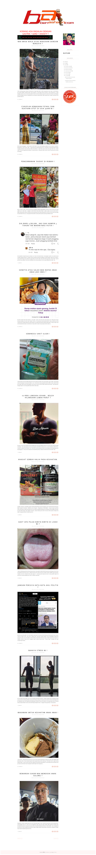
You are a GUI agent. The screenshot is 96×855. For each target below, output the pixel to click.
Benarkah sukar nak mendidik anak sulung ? (38, 775)
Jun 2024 (66, 75)
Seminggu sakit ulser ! (38, 334)
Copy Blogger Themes (53, 852)
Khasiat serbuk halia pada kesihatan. (38, 459)
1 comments (19, 452)
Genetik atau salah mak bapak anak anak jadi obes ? (38, 271)
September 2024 (68, 70)
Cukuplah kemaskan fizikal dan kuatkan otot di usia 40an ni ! (37, 107)
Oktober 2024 (67, 69)
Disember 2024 (68, 66)
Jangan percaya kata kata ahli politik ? (38, 586)
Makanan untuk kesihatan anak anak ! (38, 713)
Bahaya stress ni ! (37, 650)
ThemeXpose (47, 852)
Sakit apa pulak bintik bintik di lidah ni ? (38, 523)
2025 (65, 63)
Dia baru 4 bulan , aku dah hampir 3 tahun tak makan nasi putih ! (38, 225)
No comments (20, 99)
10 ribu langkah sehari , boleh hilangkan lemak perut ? (38, 397)
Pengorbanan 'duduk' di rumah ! (38, 161)
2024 (65, 64)
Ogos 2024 (67, 72)
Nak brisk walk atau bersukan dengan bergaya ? (38, 43)
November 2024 (68, 67)
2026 (65, 61)
